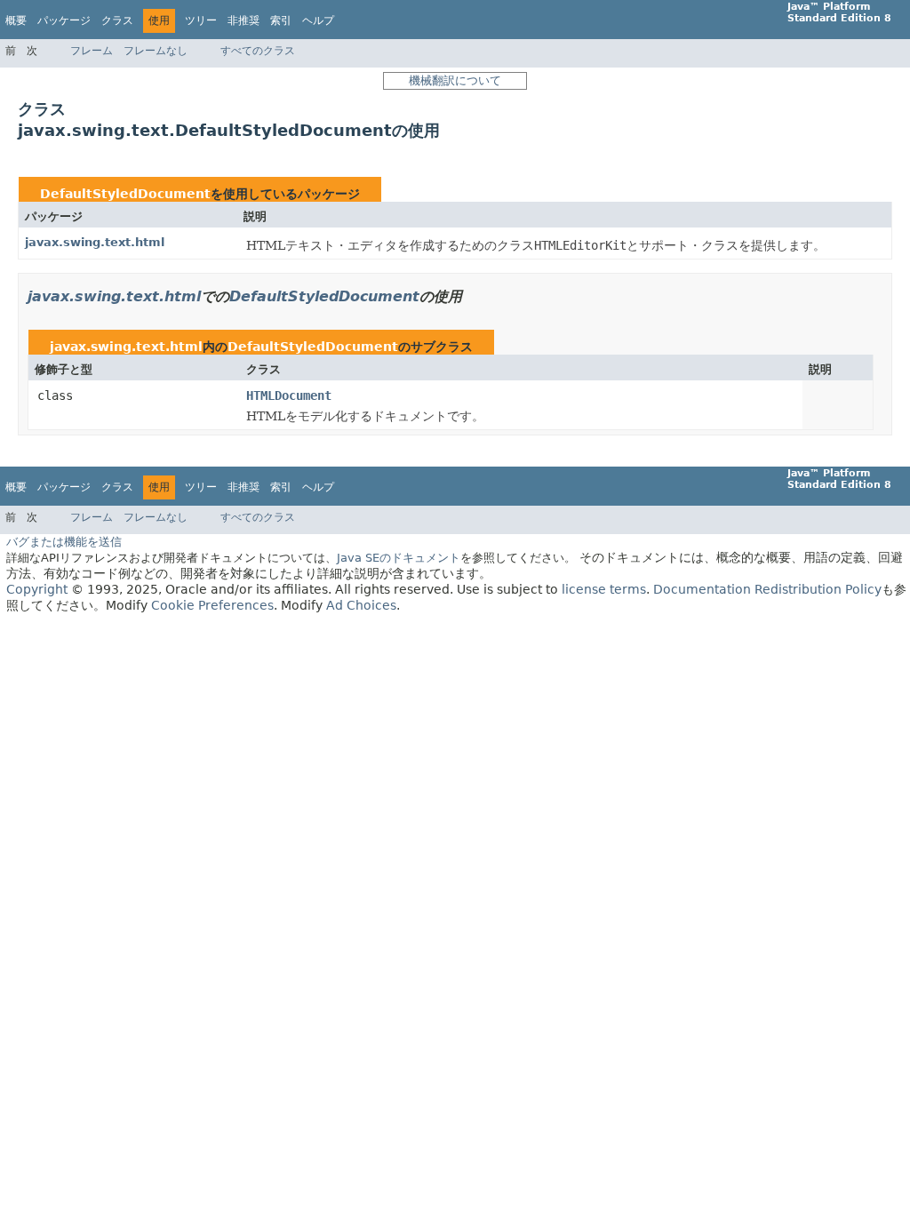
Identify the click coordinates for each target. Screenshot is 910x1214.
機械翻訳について (455, 80)
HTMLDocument (288, 395)
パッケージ (64, 20)
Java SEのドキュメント (398, 557)
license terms (604, 589)
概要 (16, 20)
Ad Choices (361, 605)
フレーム (91, 50)
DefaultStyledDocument (125, 194)
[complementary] (212, 605)
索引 (280, 20)
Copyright (37, 589)
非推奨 (243, 20)
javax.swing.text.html (94, 242)
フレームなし (156, 50)
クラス (117, 20)
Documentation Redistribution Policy (767, 589)
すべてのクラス (257, 50)
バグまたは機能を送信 (64, 541)
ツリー (201, 20)
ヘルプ (318, 20)
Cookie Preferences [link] (212, 605)
